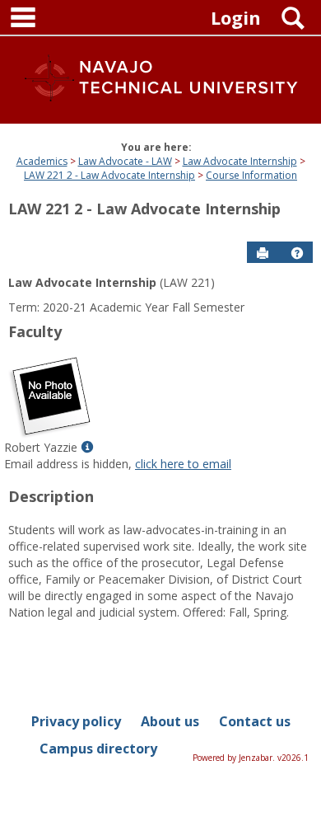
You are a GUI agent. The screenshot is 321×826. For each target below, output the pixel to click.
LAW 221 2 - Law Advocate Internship (109, 175)
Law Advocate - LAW (125, 161)
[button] (297, 253)
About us (170, 721)
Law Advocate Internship (240, 161)
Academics (41, 161)
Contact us (255, 721)
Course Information (251, 175)
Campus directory (98, 748)
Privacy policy (76, 721)
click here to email (183, 464)
